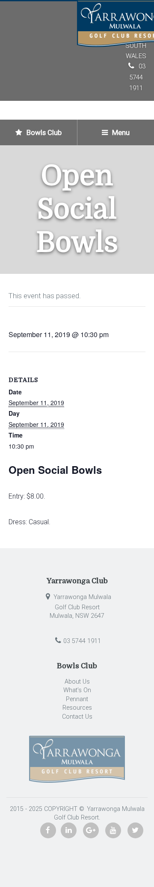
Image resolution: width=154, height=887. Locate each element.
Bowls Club (43, 132)
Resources (77, 707)
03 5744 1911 (137, 77)
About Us (77, 681)
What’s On (77, 690)
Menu (120, 132)
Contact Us (77, 716)
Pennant (77, 699)
